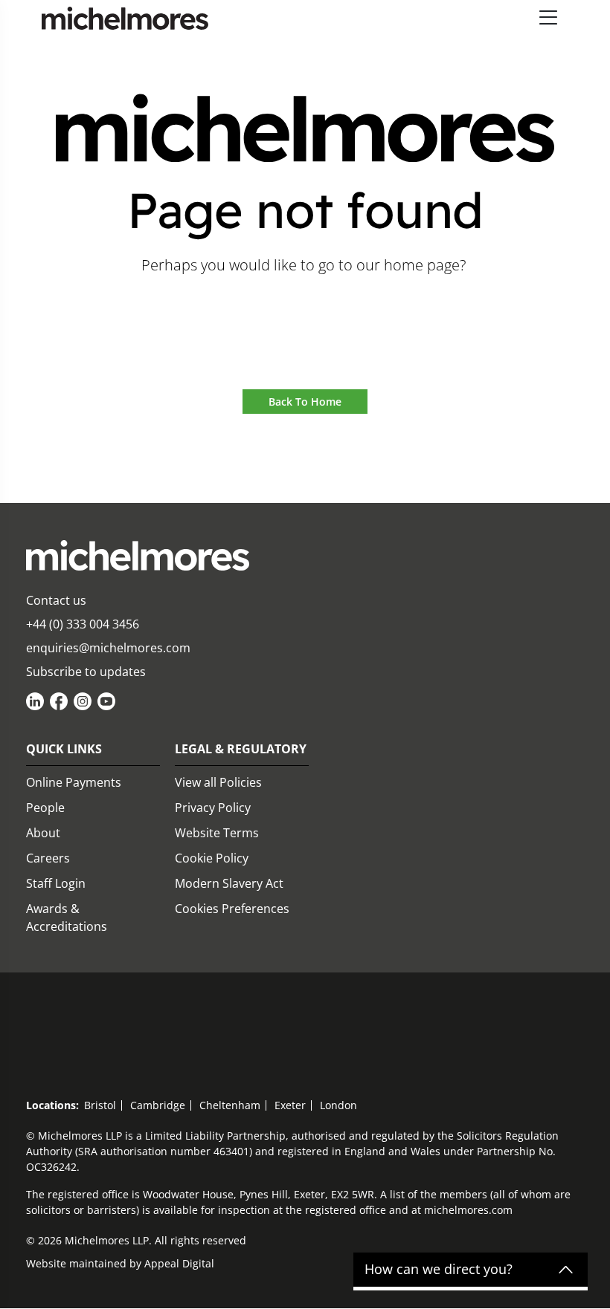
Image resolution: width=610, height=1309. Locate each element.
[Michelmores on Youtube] (106, 701)
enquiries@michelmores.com (108, 648)
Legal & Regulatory (240, 749)
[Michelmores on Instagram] (83, 701)
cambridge (157, 1105)
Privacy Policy (213, 807)
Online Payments (73, 782)
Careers (48, 858)
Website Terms (217, 833)
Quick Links (64, 749)
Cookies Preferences (232, 908)
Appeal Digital (179, 1263)
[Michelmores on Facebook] (59, 701)
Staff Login (56, 883)
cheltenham (229, 1105)
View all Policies (218, 782)
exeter (290, 1105)
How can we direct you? (439, 1269)
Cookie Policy (211, 858)
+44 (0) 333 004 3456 (82, 624)
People (45, 807)
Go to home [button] (305, 306)
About (43, 833)
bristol (100, 1105)
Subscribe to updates (86, 671)
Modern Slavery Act (229, 883)
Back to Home (305, 401)
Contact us (56, 600)
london (338, 1105)
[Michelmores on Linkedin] (35, 701)
